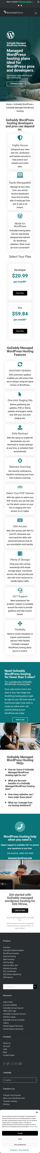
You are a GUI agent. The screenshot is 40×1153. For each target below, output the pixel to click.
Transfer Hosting (10, 1101)
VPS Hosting (8, 962)
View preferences (20, 1145)
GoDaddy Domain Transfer (14, 1020)
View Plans (20, 293)
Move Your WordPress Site (14, 1098)
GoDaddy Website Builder (13, 950)
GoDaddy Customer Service (14, 1014)
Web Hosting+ (9, 959)
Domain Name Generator (13, 1029)
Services (6, 1046)
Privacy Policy (33, 1126)
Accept (20, 1133)
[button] (37, 1112)
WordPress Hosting (11, 953)
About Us (7, 1043)
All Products (8, 977)
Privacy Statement (24, 1150)
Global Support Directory (13, 1026)
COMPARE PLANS (16, 84)
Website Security (10, 968)
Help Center (8, 1002)
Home (9, 104)
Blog (5, 1052)
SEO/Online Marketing (12, 974)
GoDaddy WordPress (23, 104)
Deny (20, 1139)
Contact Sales (8, 1055)
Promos (6, 1104)
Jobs (5, 1049)
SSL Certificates (9, 971)
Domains (6, 947)
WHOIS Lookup (9, 1017)
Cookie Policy (14, 1150)
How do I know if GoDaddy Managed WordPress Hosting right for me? (19, 772)
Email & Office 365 (10, 965)
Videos (6, 1023)
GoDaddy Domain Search (13, 1008)
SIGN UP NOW (20, 910)
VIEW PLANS (20, 720)
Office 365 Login (9, 1011)
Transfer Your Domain (12, 1095)
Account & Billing (10, 1005)
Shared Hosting (9, 956)
